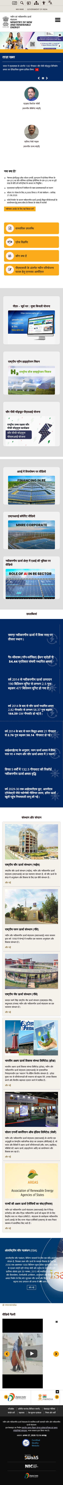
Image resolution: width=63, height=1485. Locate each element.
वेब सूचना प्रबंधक (34, 1412)
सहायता (21, 1412)
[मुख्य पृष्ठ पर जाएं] (14, 3)
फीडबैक (11, 1408)
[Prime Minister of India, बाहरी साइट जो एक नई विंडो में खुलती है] (45, 1397)
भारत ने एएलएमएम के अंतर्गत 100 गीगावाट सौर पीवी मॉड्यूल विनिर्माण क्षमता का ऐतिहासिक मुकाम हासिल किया (30, 67)
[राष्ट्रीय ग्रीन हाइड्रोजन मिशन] (31, 367)
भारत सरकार (20, 9)
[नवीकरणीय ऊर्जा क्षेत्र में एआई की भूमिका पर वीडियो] (30, 570)
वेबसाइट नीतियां (49, 1408)
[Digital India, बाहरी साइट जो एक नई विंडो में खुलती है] (16, 1397)
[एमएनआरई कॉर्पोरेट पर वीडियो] (31, 522)
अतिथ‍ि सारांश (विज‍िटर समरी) (29, 1408)
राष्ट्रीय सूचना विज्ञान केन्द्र (31, 1427)
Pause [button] (59, 35)
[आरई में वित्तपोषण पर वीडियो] (31, 477)
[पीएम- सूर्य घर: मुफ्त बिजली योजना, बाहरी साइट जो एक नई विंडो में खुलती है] (31, 312)
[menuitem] (22, 3)
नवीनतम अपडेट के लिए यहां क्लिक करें (20, 208)
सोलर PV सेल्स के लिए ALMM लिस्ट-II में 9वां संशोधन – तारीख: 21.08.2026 (31, 194)
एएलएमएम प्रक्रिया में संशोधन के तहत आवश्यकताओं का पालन (30, 188)
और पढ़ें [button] (31, 1287)
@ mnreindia (9, 1304)
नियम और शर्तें (50, 1412)
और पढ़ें (8, 882)
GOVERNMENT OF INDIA (37, 9)
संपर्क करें (11, 1412)
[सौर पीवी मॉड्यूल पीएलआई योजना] (30, 417)
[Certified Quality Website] (26, 1443)
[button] (58, 20)
